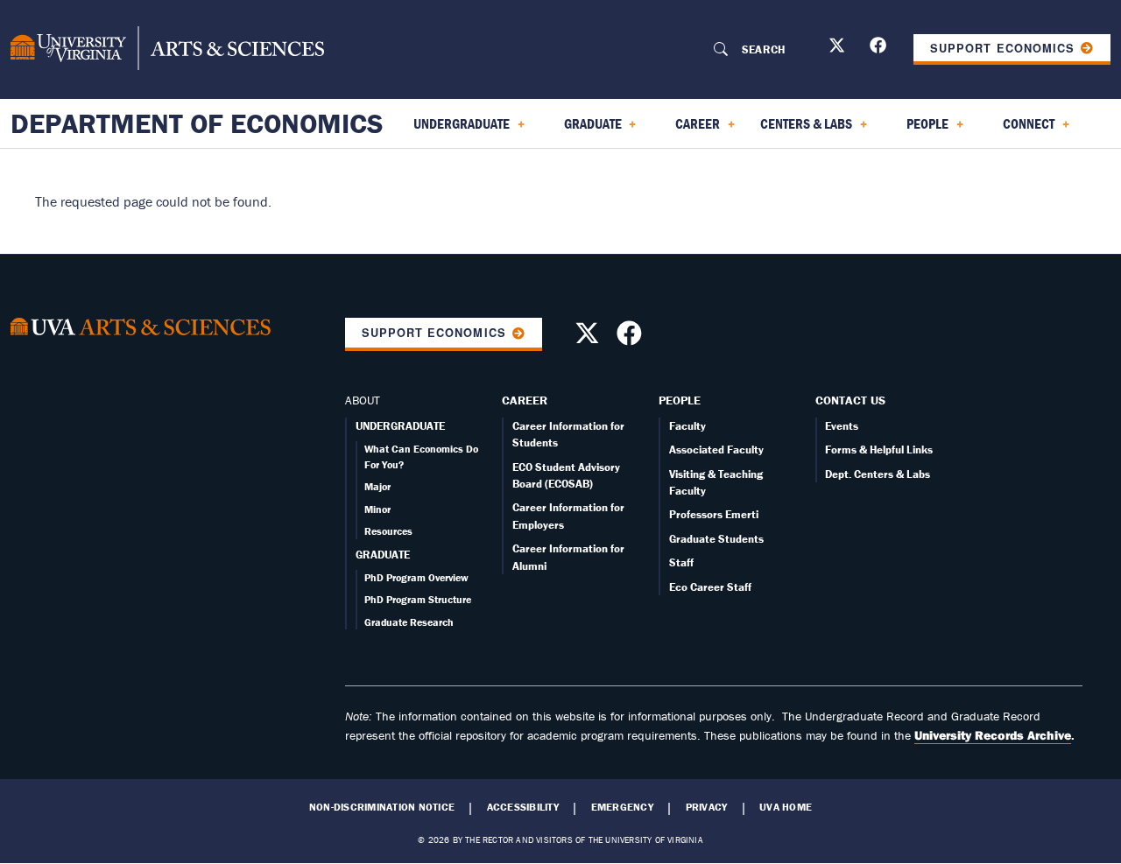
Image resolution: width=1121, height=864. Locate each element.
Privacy (707, 807)
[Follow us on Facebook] (880, 48)
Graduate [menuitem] (582, 129)
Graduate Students (716, 538)
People (680, 400)
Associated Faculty (716, 449)
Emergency (622, 807)
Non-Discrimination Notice (382, 807)
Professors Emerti (713, 514)
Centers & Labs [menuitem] (802, 129)
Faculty (687, 425)
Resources (388, 530)
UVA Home (785, 807)
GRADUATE (383, 554)
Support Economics (1002, 48)
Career (524, 400)
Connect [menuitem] (1018, 129)
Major (377, 486)
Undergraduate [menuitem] (451, 129)
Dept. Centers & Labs (877, 474)
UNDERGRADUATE (400, 425)
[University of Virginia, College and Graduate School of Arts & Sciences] (167, 49)
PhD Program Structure (417, 599)
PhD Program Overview (416, 577)
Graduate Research (409, 622)
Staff (681, 562)
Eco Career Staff (710, 587)
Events (841, 425)
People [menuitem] (916, 129)
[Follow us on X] (839, 48)
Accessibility (523, 807)
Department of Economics (197, 123)
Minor (377, 509)
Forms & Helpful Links (879, 449)
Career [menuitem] (687, 129)
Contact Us (850, 400)
